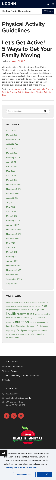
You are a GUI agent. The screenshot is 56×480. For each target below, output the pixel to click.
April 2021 (10, 247)
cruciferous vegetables (24, 306)
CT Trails (6, 380)
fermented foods (21, 310)
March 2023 (11, 180)
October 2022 (12, 193)
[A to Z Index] (53, 4)
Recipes (21, 330)
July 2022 (10, 202)
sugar (27, 334)
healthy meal (15, 318)
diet (44, 306)
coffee (8, 306)
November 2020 (13, 270)
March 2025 (11, 153)
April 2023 (11, 175)
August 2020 (12, 283)
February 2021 (12, 256)
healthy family (38, 89)
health (11, 314)
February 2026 (13, 139)
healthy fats (39, 314)
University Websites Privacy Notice (20, 467)
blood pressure (26, 302)
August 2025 (12, 144)
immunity (41, 318)
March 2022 (11, 216)
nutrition (22, 322)
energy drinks (10, 310)
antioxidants (17, 302)
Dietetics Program (10, 371)
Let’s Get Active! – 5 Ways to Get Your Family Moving (27, 48)
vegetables (10, 337)
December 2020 (13, 265)
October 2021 (12, 238)
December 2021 (13, 229)
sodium (9, 334)
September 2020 (14, 279)
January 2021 (12, 261)
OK (43, 474)
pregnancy (33, 326)
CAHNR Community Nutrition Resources (20, 375)
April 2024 (11, 162)
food (34, 309)
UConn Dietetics (37, 334)
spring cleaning (20, 334)
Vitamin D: (18, 337)
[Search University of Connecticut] (48, 4)
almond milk (10, 302)
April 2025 (11, 148)
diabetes (38, 306)
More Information (24, 475)
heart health (25, 318)
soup (13, 334)
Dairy (32, 306)
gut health (40, 310)
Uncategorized (17, 89)
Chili (47, 302)
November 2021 (13, 234)
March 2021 (11, 252)
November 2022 (13, 189)
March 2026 (11, 135)
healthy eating (25, 314)
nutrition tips (34, 322)
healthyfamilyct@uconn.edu (18, 398)
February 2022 (13, 220)
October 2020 (12, 274)
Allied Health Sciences (12, 366)
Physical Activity (22, 326)
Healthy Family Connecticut (16, 11)
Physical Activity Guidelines (22, 92)
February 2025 (13, 157)
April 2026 (11, 130)
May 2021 (10, 243)
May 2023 (10, 171)
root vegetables (33, 331)
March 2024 (11, 166)
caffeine (34, 302)
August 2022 (12, 198)
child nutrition (41, 302)
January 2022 (12, 225)
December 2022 (13, 184)
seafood (43, 331)
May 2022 (10, 207)
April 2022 (11, 211)
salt (39, 331)
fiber (30, 310)
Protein (40, 326)
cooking (13, 306)
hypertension (34, 318)
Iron (13, 322)
